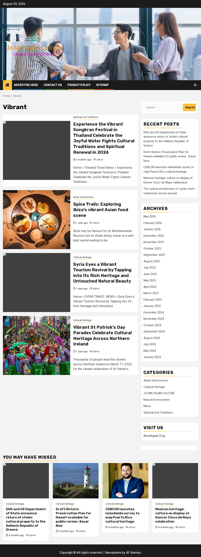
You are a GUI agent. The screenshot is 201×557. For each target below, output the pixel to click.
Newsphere (113, 552)
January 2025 (152, 306)
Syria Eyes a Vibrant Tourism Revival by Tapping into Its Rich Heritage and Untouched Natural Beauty (102, 273)
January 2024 (152, 357)
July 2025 (149, 267)
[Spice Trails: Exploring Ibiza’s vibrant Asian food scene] (36, 219)
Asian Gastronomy (83, 197)
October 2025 (152, 248)
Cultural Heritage (82, 257)
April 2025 (149, 287)
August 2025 (151, 261)
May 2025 (149, 280)
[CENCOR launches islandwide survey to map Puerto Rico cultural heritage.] (125, 480)
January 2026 (152, 229)
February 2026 (152, 223)
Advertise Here (26, 85)
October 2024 (152, 325)
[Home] (7, 85)
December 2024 (153, 312)
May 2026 (149, 216)
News (147, 406)
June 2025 (150, 274)
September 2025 (154, 255)
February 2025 (152, 299)
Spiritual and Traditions (85, 117)
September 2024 (154, 331)
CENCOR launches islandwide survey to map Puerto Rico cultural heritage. (122, 515)
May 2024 (149, 351)
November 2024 (153, 318)
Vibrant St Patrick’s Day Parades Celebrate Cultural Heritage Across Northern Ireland (102, 336)
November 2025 (153, 242)
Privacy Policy (79, 85)
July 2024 (149, 344)
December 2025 (153, 236)
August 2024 (151, 338)
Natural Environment (156, 399)
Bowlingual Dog (154, 436)
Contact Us (53, 85)
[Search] (195, 85)
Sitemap (102, 85)
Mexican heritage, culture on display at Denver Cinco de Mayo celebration (173, 515)
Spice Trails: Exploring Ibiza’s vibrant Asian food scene (100, 210)
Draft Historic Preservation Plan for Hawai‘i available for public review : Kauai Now (169, 156)
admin (99, 159)
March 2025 (151, 293)
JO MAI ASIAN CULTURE (159, 393)
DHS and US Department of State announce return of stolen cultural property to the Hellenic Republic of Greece (26, 519)
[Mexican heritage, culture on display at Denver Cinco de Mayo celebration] (175, 480)
